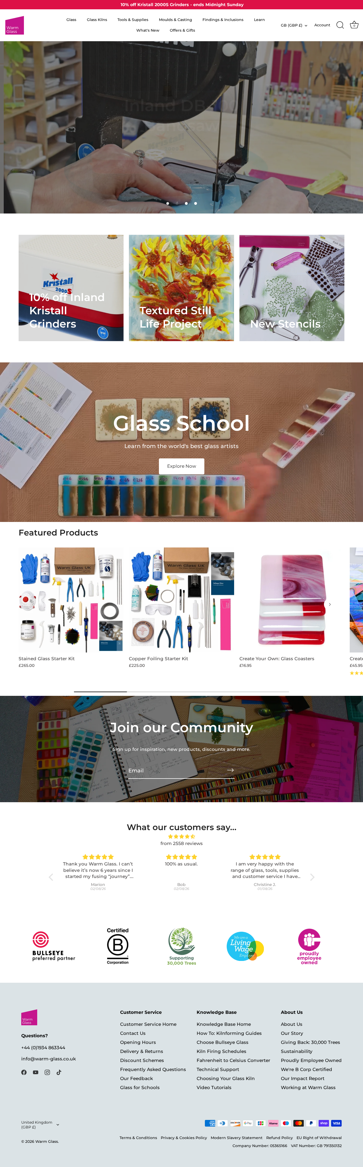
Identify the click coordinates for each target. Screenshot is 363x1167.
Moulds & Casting (175, 19)
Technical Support (218, 1069)
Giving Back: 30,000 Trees (310, 1042)
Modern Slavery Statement (237, 1137)
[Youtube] (35, 1071)
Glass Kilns (97, 19)
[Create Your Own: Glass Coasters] (291, 599)
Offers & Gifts (182, 30)
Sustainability (297, 1051)
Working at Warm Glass (308, 1087)
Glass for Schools (140, 1087)
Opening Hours (138, 1042)
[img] (181, 836)
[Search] (340, 25)
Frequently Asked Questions (153, 1069)
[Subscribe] (230, 770)
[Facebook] (24, 1071)
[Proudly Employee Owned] (181, 946)
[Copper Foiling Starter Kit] (181, 599)
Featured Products (58, 533)
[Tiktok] (59, 1071)
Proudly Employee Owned (311, 1060)
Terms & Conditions (138, 1137)
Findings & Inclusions (222, 19)
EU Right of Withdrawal (319, 1137)
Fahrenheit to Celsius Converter (233, 1060)
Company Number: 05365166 (260, 1145)
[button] (167, 203)
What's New (147, 30)
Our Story (292, 1033)
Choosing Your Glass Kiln (226, 1078)
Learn (259, 19)
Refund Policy (279, 1137)
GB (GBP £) (291, 25)
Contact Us (133, 1033)
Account (322, 25)
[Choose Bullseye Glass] (54, 946)
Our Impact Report (302, 1078)
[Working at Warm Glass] (245, 946)
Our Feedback (136, 1078)
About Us (291, 1024)
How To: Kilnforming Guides (229, 1033)
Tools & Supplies (132, 19)
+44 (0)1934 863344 (43, 1047)
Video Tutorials (214, 1087)
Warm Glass (46, 1141)
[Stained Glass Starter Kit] (71, 599)
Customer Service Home (148, 1024)
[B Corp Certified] (117, 946)
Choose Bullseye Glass (222, 1042)
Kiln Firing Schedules (221, 1051)
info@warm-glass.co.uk (48, 1058)
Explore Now (181, 466)
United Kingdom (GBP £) (36, 1125)
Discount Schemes (142, 1060)
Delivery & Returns (141, 1051)
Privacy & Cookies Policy (184, 1137)
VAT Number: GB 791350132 (316, 1145)
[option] (181, 127)
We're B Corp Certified (306, 1069)
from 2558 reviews (182, 843)
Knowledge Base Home (224, 1024)
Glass (71, 19)
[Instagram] (47, 1071)
